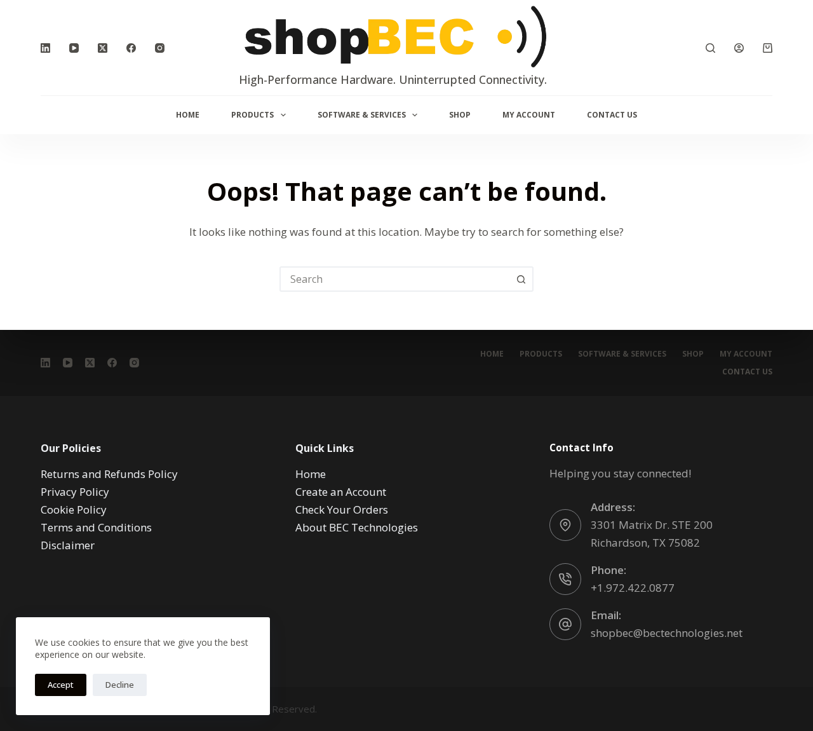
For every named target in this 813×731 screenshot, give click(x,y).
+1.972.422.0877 (633, 587)
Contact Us (612, 114)
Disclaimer (68, 545)
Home (187, 114)
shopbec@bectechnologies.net (666, 632)
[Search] (710, 48)
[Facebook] (131, 48)
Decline (119, 684)
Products (252, 114)
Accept (61, 684)
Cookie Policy (74, 509)
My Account (528, 114)
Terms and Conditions (96, 527)
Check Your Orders (341, 509)
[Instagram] (160, 48)
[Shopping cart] (767, 48)
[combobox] (395, 279)
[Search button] (520, 279)
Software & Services (362, 114)
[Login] (739, 48)
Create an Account (340, 491)
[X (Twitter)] (102, 48)
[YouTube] (74, 48)
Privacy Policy (75, 491)
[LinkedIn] (45, 48)
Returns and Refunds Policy (109, 474)
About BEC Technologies (356, 527)
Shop (460, 114)
